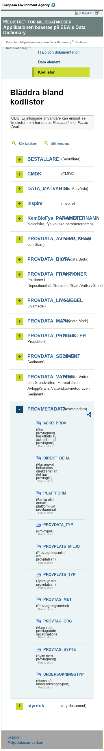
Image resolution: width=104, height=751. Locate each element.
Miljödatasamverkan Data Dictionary (45, 42)
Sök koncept (60, 143)
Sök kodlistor (28, 143)
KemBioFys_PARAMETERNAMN (43, 218)
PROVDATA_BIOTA (43, 259)
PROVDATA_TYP (51, 525)
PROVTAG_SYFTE (51, 649)
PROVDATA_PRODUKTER (43, 335)
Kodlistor (46, 72)
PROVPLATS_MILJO (51, 546)
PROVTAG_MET (51, 599)
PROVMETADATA (43, 408)
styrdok (35, 705)
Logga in (86, 12)
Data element (49, 62)
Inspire (34, 203)
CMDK (34, 173)
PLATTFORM (51, 493)
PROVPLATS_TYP (51, 574)
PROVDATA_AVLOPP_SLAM (43, 238)
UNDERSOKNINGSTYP (51, 674)
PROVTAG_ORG (51, 621)
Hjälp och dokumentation (58, 52)
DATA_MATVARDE (43, 188)
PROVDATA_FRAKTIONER (43, 274)
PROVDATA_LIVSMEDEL (43, 300)
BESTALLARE (43, 159)
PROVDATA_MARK (43, 320)
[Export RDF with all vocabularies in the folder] (89, 415)
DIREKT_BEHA (51, 458)
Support (14, 737)
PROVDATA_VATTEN (43, 376)
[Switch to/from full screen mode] (98, 13)
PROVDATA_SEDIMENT (43, 356)
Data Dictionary (17, 48)
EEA (31, 5)
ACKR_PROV (51, 423)
